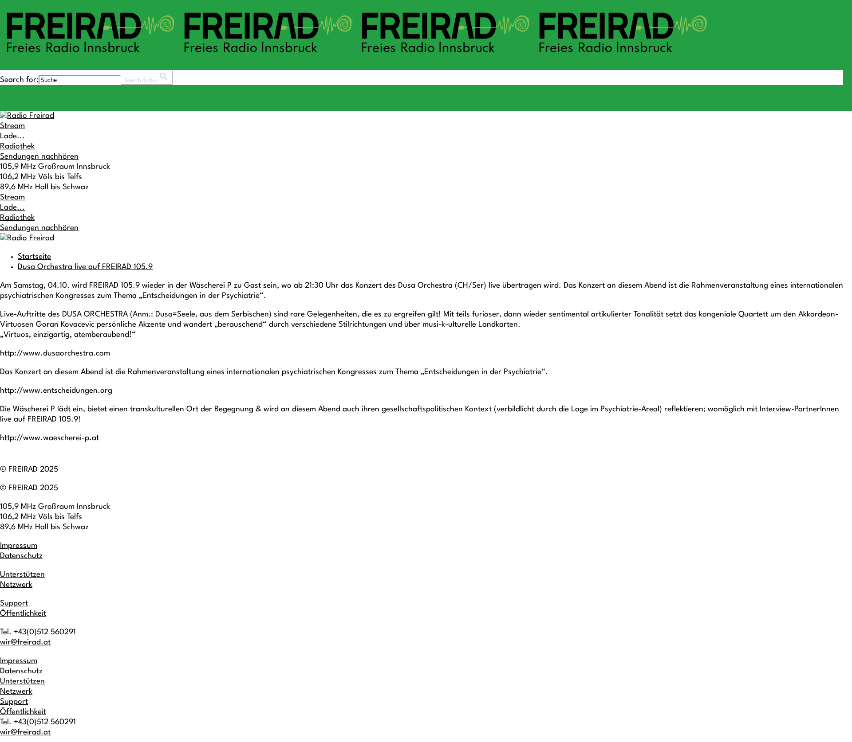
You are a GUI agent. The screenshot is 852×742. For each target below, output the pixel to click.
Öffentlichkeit (23, 613)
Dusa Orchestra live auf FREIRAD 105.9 (85, 267)
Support (14, 603)
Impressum (18, 546)
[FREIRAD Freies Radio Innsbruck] (355, 56)
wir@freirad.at (25, 642)
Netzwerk (16, 585)
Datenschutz (21, 556)
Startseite (34, 257)
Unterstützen (22, 574)
